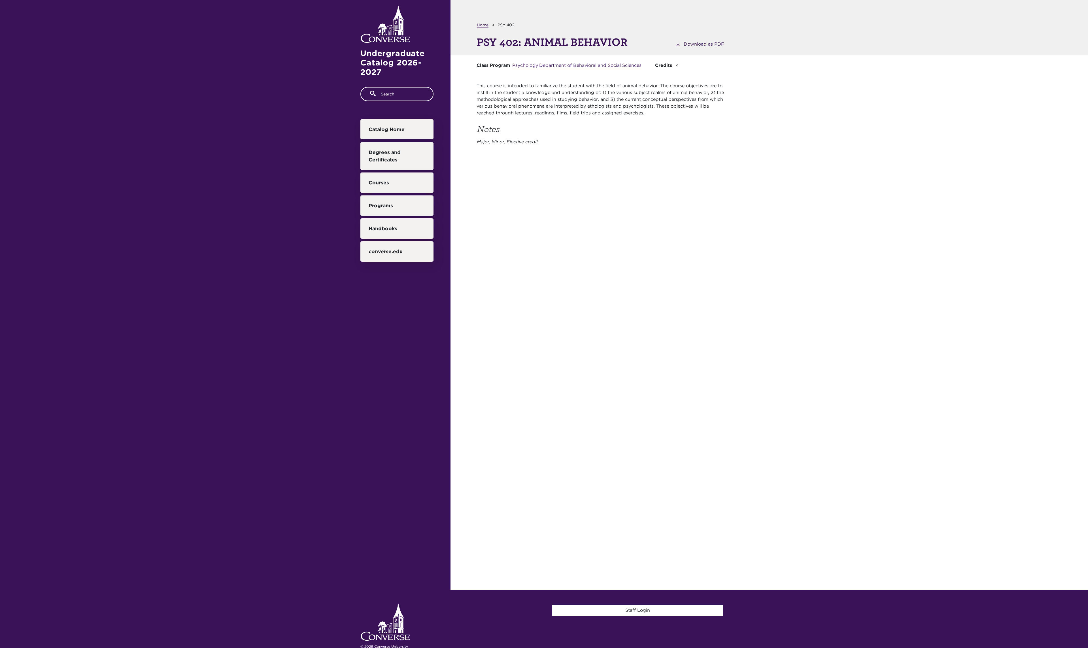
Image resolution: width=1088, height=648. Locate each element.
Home (482, 25)
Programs (381, 205)
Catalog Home (387, 129)
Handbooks (383, 228)
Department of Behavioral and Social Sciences (590, 65)
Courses (379, 183)
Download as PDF (704, 44)
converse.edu (386, 251)
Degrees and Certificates (385, 156)
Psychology (525, 65)
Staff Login (637, 610)
